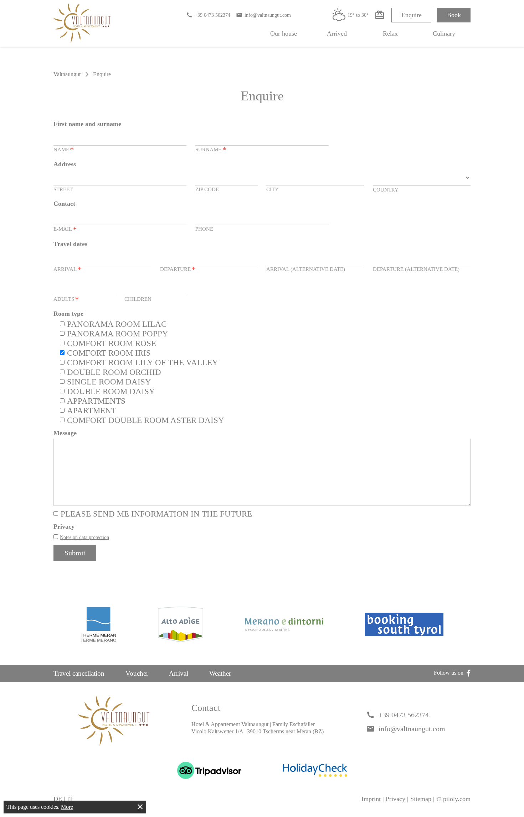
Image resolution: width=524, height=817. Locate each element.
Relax (390, 33)
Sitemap (420, 798)
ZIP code (207, 189)
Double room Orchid (114, 372)
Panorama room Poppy (117, 333)
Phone (204, 229)
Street (63, 189)
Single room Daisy (109, 381)
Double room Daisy (111, 391)
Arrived (337, 33)
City (272, 189)
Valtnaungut (67, 74)
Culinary (444, 33)
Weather (220, 673)
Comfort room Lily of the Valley (142, 362)
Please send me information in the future (156, 513)
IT (70, 798)
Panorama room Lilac (116, 324)
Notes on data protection (84, 537)
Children (137, 299)
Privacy (395, 798)
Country (386, 190)
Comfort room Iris (109, 353)
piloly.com (457, 798)
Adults (66, 299)
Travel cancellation (78, 673)
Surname (210, 150)
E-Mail (65, 229)
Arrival (67, 269)
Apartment (91, 410)
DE (57, 798)
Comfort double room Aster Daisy (145, 420)
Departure (178, 269)
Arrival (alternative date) (305, 269)
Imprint (371, 798)
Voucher (136, 673)
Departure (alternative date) (416, 269)
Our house (283, 33)
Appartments (96, 401)
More (67, 807)
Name (63, 150)
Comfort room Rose (111, 343)
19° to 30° (351, 14)
